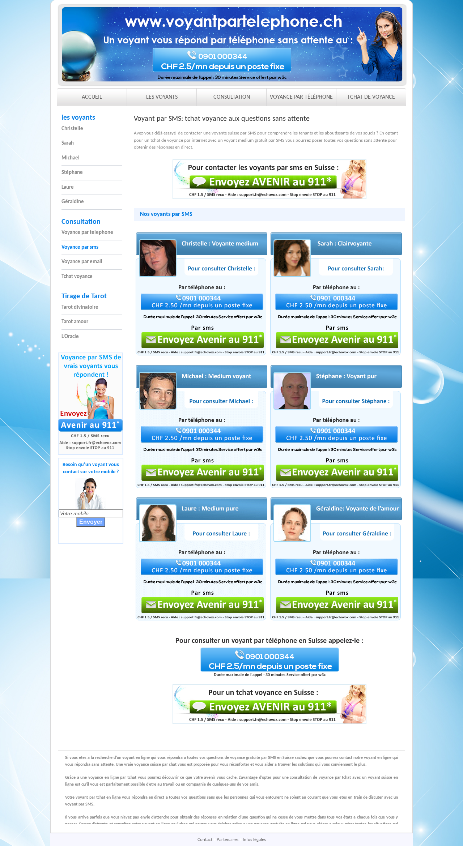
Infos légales (254, 839)
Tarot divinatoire (79, 307)
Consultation (81, 222)
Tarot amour (74, 322)
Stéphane (72, 172)
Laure (67, 187)
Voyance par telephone (87, 232)
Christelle (72, 129)
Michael (70, 158)
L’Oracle (70, 336)
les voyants (78, 117)
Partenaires (228, 839)
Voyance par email (81, 262)
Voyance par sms (79, 247)
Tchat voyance (77, 276)
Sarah (67, 143)
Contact (205, 839)
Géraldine (72, 202)
